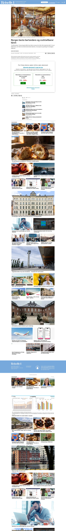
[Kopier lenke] (51, 53)
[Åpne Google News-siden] (54, 53)
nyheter (12, 93)
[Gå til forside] (7, 2)
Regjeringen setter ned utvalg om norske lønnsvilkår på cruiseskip (33, 102)
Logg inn (58, 2)
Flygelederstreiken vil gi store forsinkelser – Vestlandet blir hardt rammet (34, 110)
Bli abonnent (44, 2)
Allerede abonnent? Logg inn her (33, 67)
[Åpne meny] (63, 2)
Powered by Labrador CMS (33, 374)
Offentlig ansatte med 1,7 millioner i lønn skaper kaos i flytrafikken (33, 106)
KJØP (23, 83)
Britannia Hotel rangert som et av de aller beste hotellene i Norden (33, 114)
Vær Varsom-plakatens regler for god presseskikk (47, 366)
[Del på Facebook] (45, 53)
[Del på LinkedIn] (48, 53)
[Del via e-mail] (50, 53)
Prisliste (33, 88)
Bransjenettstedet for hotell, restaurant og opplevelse (20, 2)
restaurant (17, 93)
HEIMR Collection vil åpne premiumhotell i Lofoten (33, 117)
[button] (23, 98)
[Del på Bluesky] (52, 53)
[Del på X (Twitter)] (47, 53)
